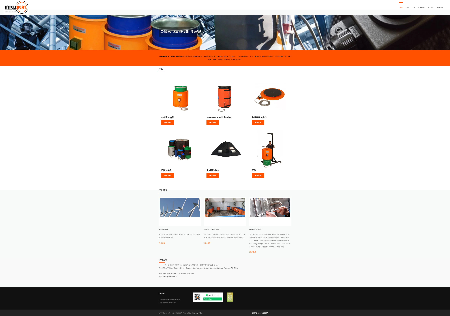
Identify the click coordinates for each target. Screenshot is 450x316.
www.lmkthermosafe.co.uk (171, 299)
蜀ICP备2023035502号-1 (261, 313)
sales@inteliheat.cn (170, 276)
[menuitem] (402, 7)
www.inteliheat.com (169, 302)
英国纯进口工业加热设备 (274, 56)
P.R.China (234, 268)
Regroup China (197, 313)
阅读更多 (167, 122)
